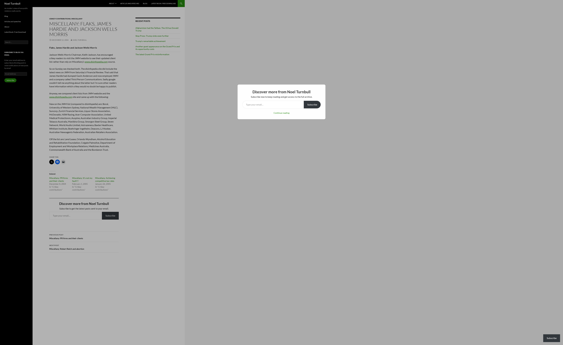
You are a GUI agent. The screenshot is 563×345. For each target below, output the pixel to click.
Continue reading (281, 113)
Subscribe (312, 104)
